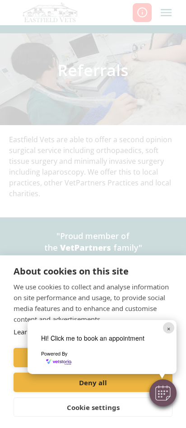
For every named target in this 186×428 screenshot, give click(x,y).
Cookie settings (93, 407)
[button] (163, 392)
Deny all (93, 382)
